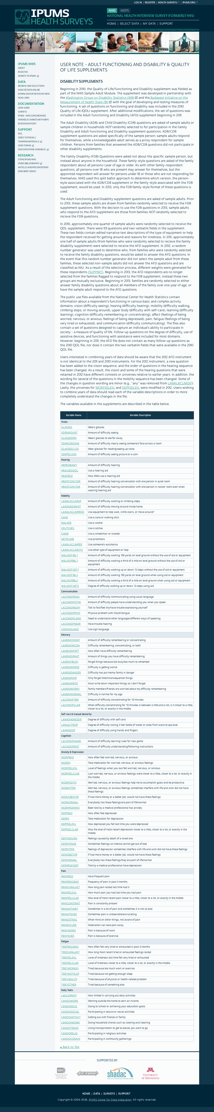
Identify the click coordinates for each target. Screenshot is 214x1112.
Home (111, 24)
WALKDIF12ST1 (70, 569)
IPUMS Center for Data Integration (110, 1099)
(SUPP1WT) (95, 272)
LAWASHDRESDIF (71, 719)
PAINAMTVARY (69, 909)
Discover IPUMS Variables (32, 149)
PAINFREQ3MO (70, 881)
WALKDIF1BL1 (69, 555)
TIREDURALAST (70, 952)
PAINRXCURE (68, 925)
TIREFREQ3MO (70, 946)
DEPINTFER (67, 849)
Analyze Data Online (29, 90)
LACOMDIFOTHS (71, 602)
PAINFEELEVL (69, 892)
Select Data (129, 24)
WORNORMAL (69, 802)
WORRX (65, 763)
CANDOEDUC (69, 1006)
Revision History (27, 123)
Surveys (22, 111)
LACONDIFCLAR (70, 705)
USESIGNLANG (70, 629)
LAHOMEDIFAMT (71, 506)
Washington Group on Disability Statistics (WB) (100, 98)
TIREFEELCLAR (70, 963)
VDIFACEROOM (70, 443)
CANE (64, 517)
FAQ (20, 133)
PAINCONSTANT (70, 903)
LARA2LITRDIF (69, 725)
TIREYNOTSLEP (70, 974)
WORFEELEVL (105, 388)
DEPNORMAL (69, 860)
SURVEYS (109, 1093)
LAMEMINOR (69, 678)
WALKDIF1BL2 (69, 575)
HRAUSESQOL (69, 470)
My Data (149, 24)
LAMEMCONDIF (70, 640)
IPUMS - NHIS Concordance (32, 115)
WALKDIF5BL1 (69, 560)
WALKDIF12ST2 (70, 586)
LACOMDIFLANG (71, 618)
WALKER (66, 523)
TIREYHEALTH (69, 979)
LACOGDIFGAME (71, 741)
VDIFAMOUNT (69, 432)
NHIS (112, 11)
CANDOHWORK (70, 1022)
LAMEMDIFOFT (70, 651)
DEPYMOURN (69, 838)
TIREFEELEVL (68, 957)
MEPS (125, 11)
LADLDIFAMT (69, 995)
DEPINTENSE (68, 844)
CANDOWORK (69, 1001)
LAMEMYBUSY (69, 661)
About (21, 68)
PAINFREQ (67, 876)
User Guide (24, 107)
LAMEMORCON (70, 645)
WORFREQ (67, 757)
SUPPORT (124, 1093)
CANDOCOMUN (70, 1039)
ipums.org (188, 2)
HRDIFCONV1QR (70, 481)
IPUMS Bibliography (28, 163)
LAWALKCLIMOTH (72, 550)
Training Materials (28, 141)
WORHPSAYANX (70, 808)
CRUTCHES (67, 528)
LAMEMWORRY (70, 689)
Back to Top (71, 1047)
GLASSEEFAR (68, 438)
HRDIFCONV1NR (70, 487)
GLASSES (66, 427)
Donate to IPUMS (27, 76)
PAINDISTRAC (69, 919)
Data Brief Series (27, 171)
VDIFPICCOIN (68, 454)
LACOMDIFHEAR (71, 624)
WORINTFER (68, 788)
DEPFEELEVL (131, 388)
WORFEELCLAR (70, 773)
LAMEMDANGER (71, 672)
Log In (138, 2)
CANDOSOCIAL (70, 1011)
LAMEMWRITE (69, 683)
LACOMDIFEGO (70, 596)
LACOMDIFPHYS (70, 613)
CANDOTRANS (70, 1028)
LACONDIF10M (70, 699)
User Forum (24, 145)
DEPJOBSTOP (69, 854)
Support (166, 24)
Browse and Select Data (31, 86)
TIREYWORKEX (70, 968)
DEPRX (65, 818)
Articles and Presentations (33, 167)
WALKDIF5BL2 (69, 580)
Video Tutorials (27, 137)
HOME (86, 1093)
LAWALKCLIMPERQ (72, 512)
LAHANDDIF (68, 730)
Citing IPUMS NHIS (27, 159)
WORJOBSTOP (70, 797)
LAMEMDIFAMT (70, 656)
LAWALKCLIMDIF (180, 383)
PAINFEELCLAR (70, 898)
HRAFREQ (67, 476)
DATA (96, 1093)
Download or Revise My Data (34, 93)
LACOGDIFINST (70, 746)
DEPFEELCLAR (69, 829)
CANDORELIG (69, 1033)
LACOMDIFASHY (70, 607)
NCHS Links (23, 97)
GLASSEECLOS (70, 449)
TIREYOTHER (68, 984)
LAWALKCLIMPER (71, 544)
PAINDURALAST (70, 887)
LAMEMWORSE (70, 667)
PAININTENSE (69, 914)
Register (150, 2)
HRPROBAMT (69, 465)
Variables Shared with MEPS (33, 119)
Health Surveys (167, 2)
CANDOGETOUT (71, 1017)
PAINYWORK (68, 930)
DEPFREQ (67, 813)
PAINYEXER (67, 936)
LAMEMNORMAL (71, 694)
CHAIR (65, 533)
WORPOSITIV (68, 782)
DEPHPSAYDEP (69, 865)
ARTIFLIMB (67, 539)
